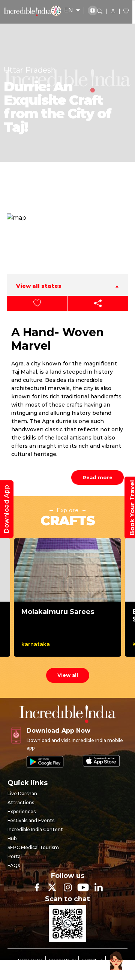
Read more (97, 477)
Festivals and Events (31, 820)
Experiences (22, 811)
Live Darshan (22, 793)
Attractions (21, 802)
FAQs (14, 865)
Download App (6, 509)
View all (67, 675)
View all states (39, 286)
